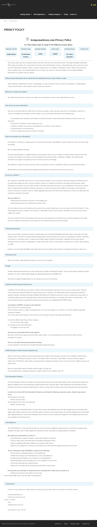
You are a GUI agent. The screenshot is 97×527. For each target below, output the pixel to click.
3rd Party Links (84, 49)
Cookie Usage (55, 49)
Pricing (66, 14)
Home (5, 21)
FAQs (65, 524)
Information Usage (26, 49)
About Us (58, 524)
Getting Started (25, 14)
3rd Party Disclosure (69, 49)
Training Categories (54, 14)
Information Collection (11, 49)
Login (94, 5)
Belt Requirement (39, 14)
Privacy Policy (74, 524)
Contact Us (73, 14)
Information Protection (40, 49)
